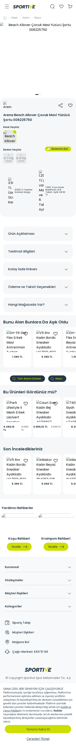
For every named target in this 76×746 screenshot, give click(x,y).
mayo (37, 17)
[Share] (60, 105)
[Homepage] (24, 6)
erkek (14, 17)
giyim (26, 17)
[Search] (52, 6)
